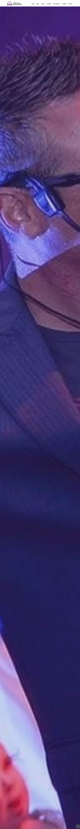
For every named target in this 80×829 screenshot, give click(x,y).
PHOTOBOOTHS (56, 3)
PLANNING (64, 3)
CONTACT (70, 3)
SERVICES (49, 3)
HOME (33, 3)
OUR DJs (43, 3)
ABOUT (37, 3)
